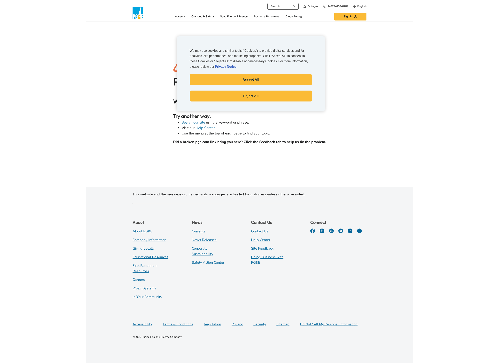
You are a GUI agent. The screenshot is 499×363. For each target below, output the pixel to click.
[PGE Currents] (359, 231)
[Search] (294, 6)
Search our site (193, 122)
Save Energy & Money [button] (234, 16)
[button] (310, 6)
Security (259, 324)
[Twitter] (322, 231)
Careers (139, 279)
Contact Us (259, 231)
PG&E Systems (144, 288)
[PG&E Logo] (138, 13)
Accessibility (142, 324)
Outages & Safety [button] (202, 16)
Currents (198, 231)
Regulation (212, 324)
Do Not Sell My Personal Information (328, 324)
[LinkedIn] (331, 231)
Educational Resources (150, 257)
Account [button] (180, 16)
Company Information (149, 240)
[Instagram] (350, 231)
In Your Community (147, 296)
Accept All (251, 79)
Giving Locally (144, 248)
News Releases (204, 240)
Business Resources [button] (266, 16)
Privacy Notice (225, 66)
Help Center (205, 127)
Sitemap (282, 324)
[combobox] (283, 6)
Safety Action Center (208, 262)
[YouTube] (340, 231)
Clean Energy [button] (294, 16)
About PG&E (142, 231)
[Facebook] (312, 231)
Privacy (237, 324)
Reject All (251, 96)
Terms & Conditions (178, 324)
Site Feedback (262, 248)
